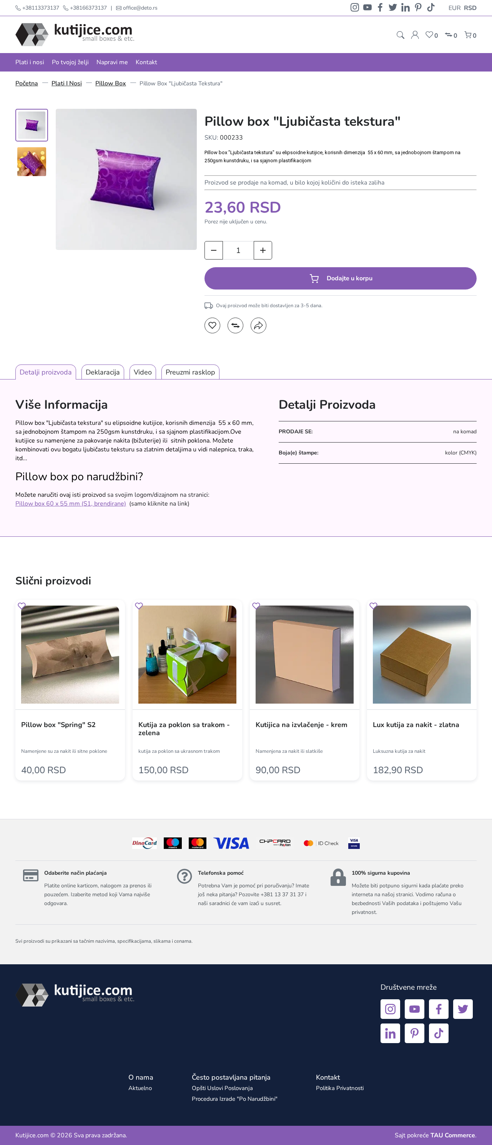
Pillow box (110, 83)
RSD (470, 8)
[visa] (354, 843)
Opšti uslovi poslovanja (222, 1088)
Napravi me (112, 62)
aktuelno (140, 1088)
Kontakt (146, 62)
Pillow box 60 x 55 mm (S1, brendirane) (70, 503)
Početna (26, 83)
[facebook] (380, 8)
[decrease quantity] (213, 250)
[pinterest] (418, 8)
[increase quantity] (263, 250)
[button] (212, 325)
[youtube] (367, 8)
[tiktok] (431, 8)
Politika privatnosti (340, 1088)
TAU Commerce (452, 1135)
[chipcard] (275, 843)
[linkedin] (405, 8)
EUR (455, 8)
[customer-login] (415, 35)
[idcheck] (321, 843)
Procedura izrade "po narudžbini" (235, 1099)
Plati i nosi (29, 62)
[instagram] (355, 8)
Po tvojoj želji (70, 62)
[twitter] (393, 8)
